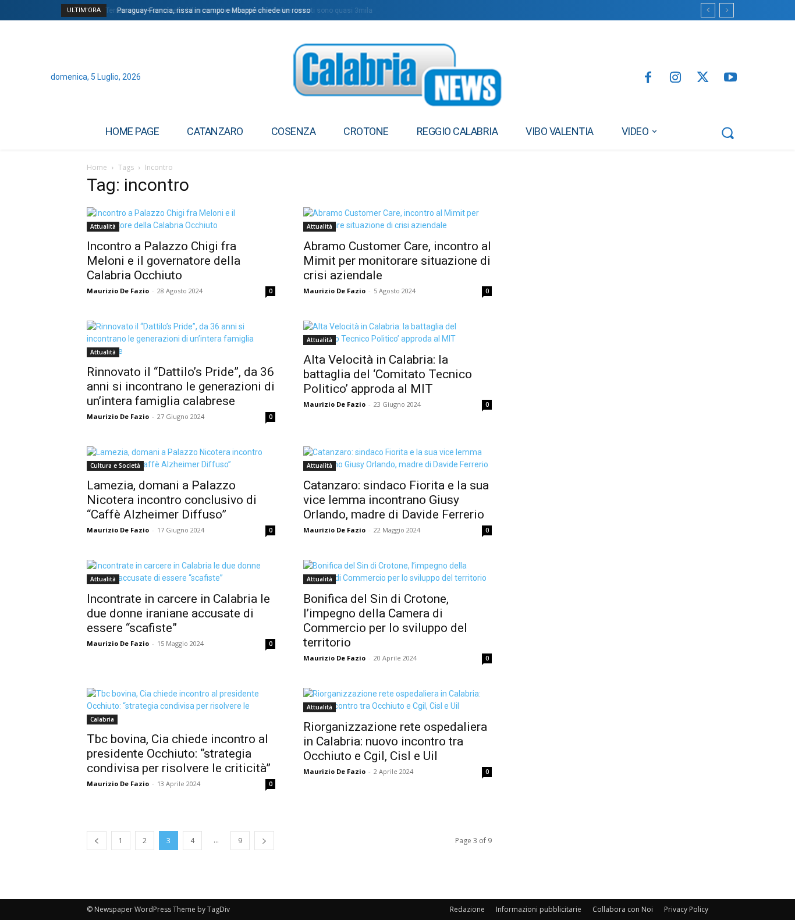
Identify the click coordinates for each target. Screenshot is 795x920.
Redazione (467, 909)
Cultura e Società (115, 465)
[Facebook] (647, 78)
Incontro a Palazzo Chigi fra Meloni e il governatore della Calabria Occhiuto (163, 260)
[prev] (708, 10)
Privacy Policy (686, 909)
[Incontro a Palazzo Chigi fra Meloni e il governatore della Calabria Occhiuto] (181, 219)
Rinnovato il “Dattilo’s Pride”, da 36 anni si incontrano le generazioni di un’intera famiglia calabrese (181, 386)
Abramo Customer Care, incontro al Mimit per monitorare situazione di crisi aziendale (397, 260)
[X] (703, 78)
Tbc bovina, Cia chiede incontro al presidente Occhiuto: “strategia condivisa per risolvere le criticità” (179, 753)
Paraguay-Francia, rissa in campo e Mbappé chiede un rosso (211, 10)
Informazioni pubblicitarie (538, 909)
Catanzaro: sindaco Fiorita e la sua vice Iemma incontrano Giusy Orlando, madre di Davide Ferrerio (396, 499)
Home (97, 167)
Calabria (102, 719)
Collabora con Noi (622, 909)
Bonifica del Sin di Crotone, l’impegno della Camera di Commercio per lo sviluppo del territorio (385, 620)
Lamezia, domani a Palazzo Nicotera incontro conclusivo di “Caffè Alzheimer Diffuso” (172, 499)
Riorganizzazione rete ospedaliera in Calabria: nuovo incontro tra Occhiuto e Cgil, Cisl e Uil (395, 741)
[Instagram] (675, 78)
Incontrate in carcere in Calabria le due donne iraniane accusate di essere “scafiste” (178, 613)
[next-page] (264, 840)
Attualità (103, 226)
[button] (727, 133)
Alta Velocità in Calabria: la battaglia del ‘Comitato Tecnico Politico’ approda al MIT (387, 374)
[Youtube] (730, 78)
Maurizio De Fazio (118, 290)
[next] (726, 10)
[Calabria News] (397, 78)
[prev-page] (97, 840)
